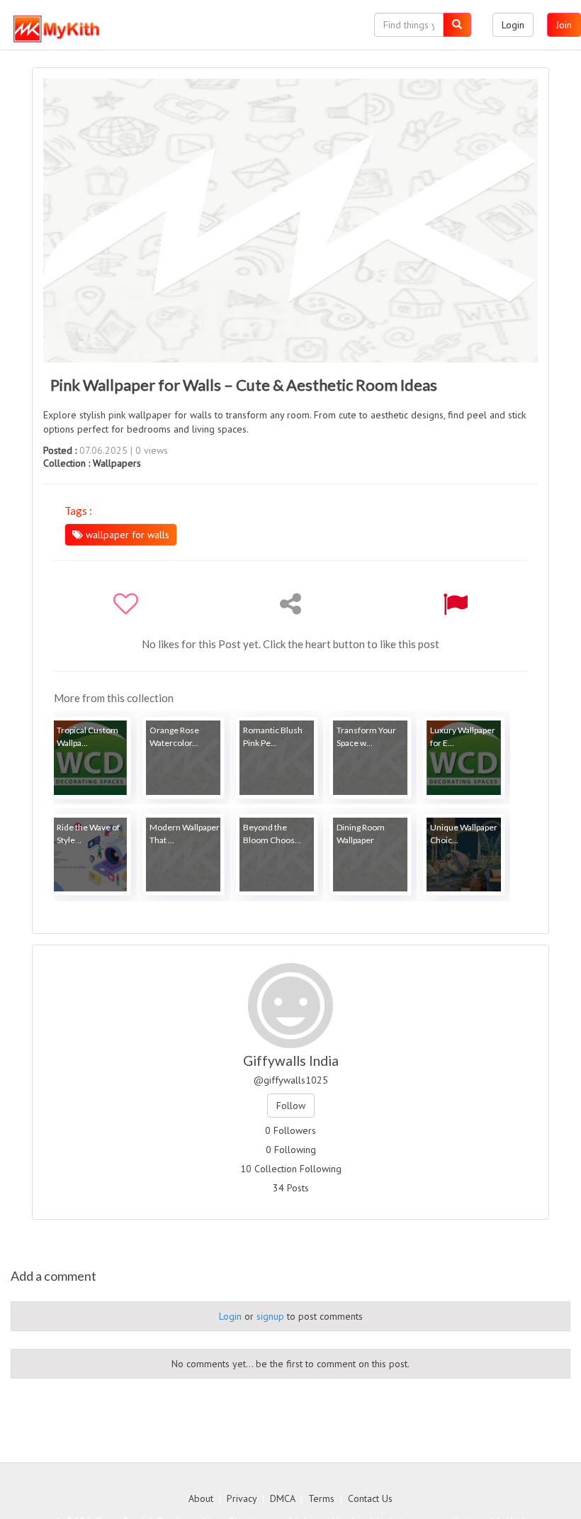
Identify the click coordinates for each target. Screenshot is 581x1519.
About (200, 1498)
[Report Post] (455, 603)
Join (564, 24)
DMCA (282, 1498)
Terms (321, 1498)
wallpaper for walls (126, 534)
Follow (290, 1105)
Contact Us (370, 1498)
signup (270, 1316)
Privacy (241, 1498)
